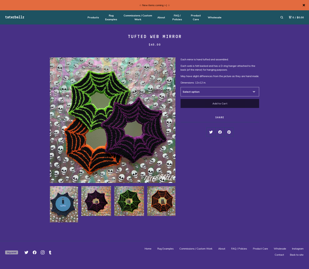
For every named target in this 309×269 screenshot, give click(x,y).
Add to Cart (219, 103)
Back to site (297, 254)
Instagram (298, 248)
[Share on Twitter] (210, 132)
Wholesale (214, 17)
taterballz (14, 17)
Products (93, 17)
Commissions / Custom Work (138, 17)
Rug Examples (111, 17)
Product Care (196, 17)
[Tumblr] (50, 252)
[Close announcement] (303, 5)
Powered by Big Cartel (11, 252)
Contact (279, 254)
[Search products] (282, 17)
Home (148, 248)
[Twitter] (26, 252)
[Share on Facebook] (220, 132)
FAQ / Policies (177, 17)
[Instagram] (42, 252)
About (161, 17)
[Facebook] (34, 252)
